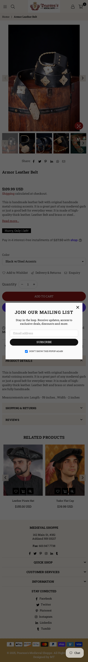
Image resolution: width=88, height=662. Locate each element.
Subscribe (44, 342)
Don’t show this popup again (46, 351)
